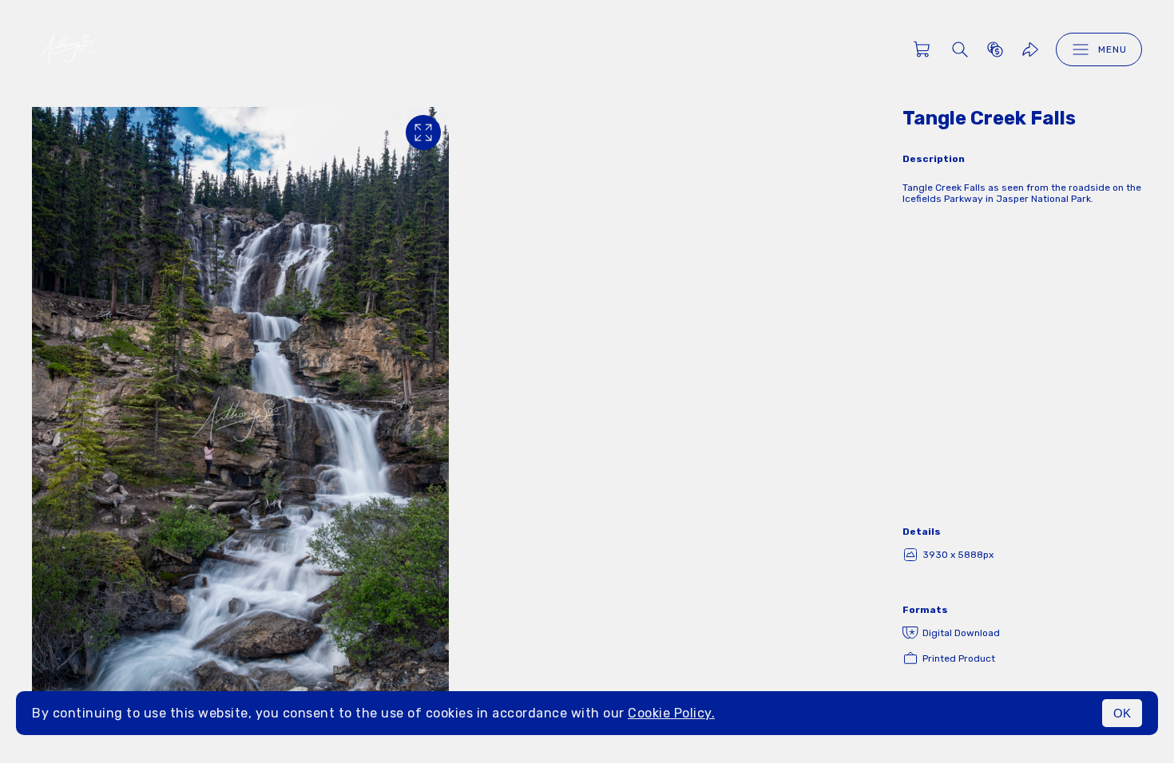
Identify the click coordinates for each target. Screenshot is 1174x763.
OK (1122, 713)
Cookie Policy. (671, 713)
